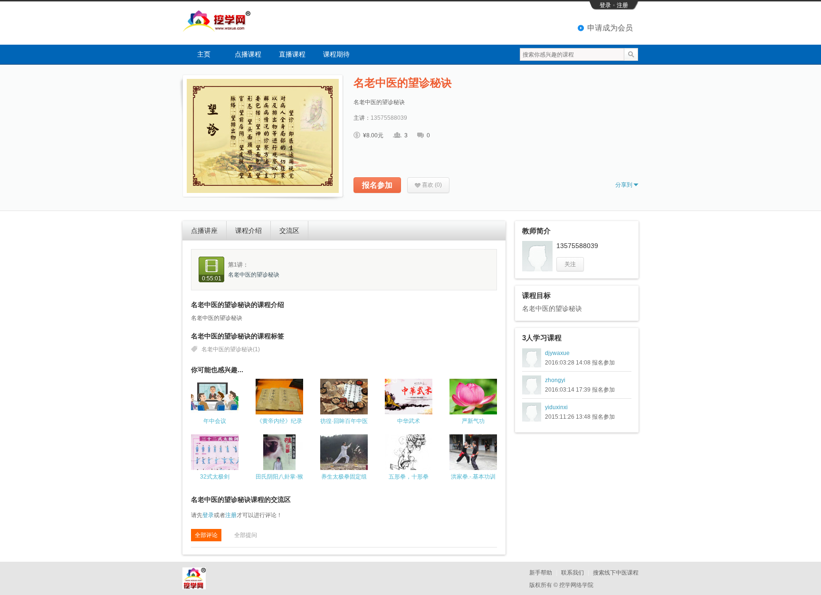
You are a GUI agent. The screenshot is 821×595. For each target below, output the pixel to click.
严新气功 (473, 421)
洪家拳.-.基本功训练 (473, 476)
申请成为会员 (610, 28)
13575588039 (389, 118)
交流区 (289, 230)
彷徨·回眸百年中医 (344, 421)
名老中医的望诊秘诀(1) (230, 349)
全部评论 (206, 535)
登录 (605, 5)
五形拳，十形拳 (409, 476)
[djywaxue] (531, 357)
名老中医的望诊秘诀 (253, 274)
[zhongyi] (531, 384)
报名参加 (377, 185)
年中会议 (214, 421)
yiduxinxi (556, 407)
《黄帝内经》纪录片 (279, 421)
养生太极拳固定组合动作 (344, 476)
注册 (622, 5)
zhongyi (555, 380)
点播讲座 (204, 230)
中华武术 (408, 421)
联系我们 (572, 572)
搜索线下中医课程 (616, 572)
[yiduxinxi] (531, 412)
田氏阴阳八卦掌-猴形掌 (279, 476)
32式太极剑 (214, 476)
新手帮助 (540, 572)
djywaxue (557, 353)
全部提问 (245, 535)
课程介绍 (248, 230)
